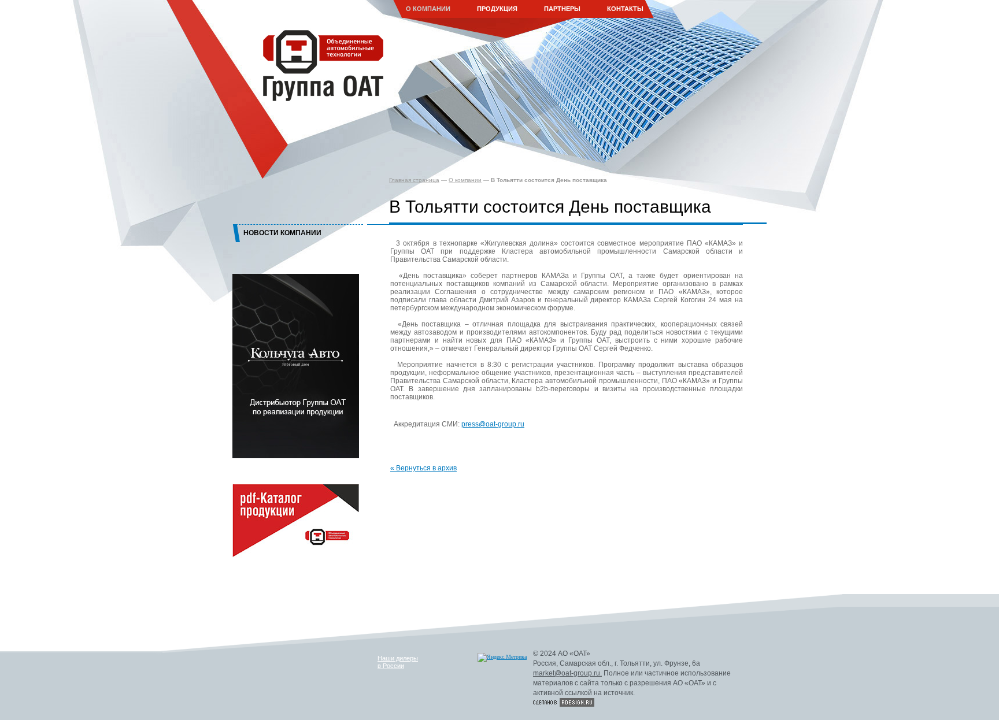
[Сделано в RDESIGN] (563, 702)
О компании (465, 180)
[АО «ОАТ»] (319, 63)
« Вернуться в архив (423, 468)
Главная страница (414, 180)
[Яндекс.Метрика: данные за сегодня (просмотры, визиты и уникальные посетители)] (502, 657)
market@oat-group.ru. (567, 673)
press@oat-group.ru (492, 424)
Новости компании (282, 233)
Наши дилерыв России (398, 662)
